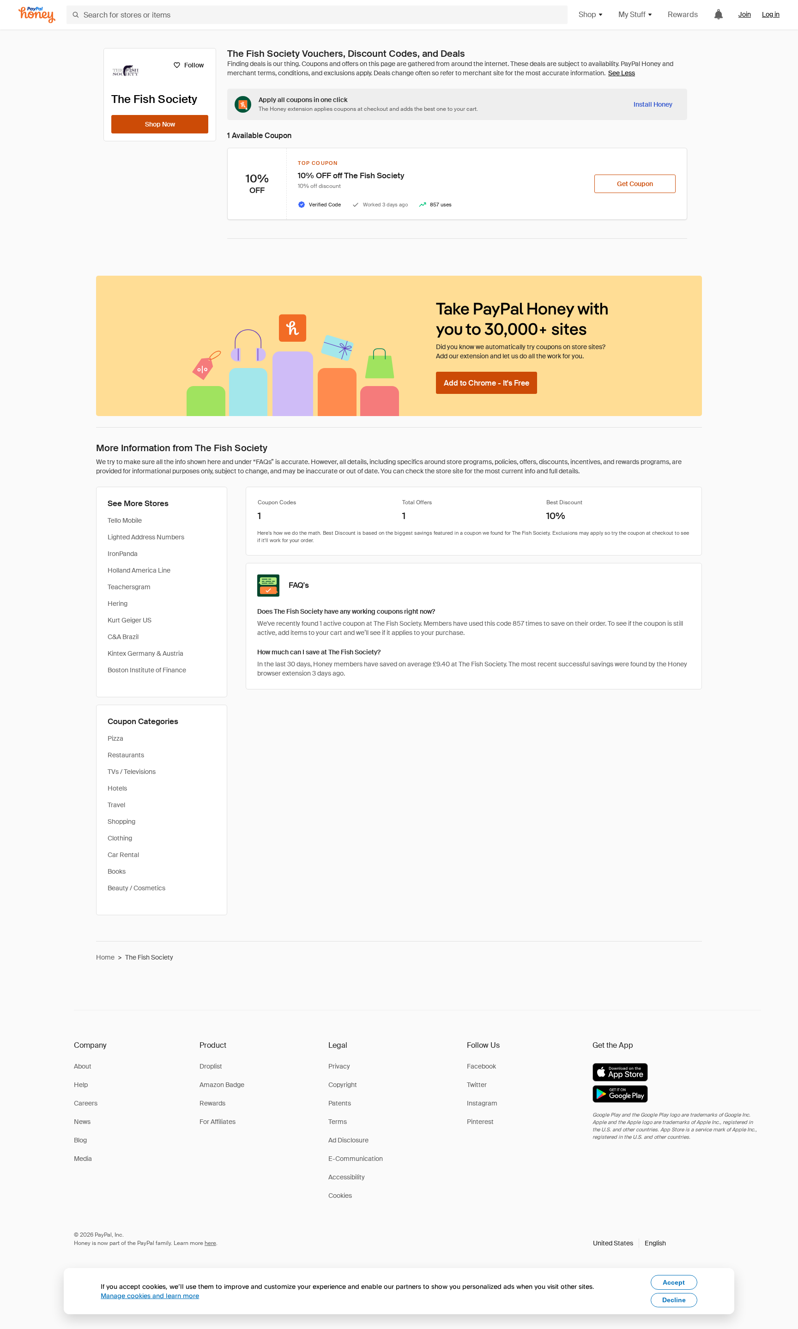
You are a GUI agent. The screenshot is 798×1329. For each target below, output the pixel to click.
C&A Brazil (123, 637)
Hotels (117, 788)
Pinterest (480, 1122)
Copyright (342, 1085)
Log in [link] (771, 14)
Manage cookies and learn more (150, 1295)
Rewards (683, 14)
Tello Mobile (125, 520)
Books (117, 871)
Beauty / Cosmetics (136, 888)
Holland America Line (139, 570)
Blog (80, 1140)
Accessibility (346, 1177)
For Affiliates (218, 1122)
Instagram (482, 1103)
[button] (629, 1243)
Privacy (339, 1066)
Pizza (115, 738)
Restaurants (126, 755)
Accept (674, 1282)
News (82, 1122)
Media (83, 1158)
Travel (116, 805)
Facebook (481, 1066)
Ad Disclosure (348, 1140)
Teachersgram (129, 587)
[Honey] (36, 15)
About (82, 1066)
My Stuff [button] (632, 14)
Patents (339, 1103)
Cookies (340, 1195)
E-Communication (355, 1158)
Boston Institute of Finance (147, 670)
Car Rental (123, 855)
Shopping (121, 821)
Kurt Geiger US (129, 620)
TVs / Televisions (132, 771)
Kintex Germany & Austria (145, 653)
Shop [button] (587, 14)
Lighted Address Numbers (146, 537)
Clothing (120, 838)
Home (105, 957)
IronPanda (123, 554)
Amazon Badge (222, 1085)
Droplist (211, 1066)
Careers (85, 1103)
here (210, 1243)
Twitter (477, 1085)
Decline (674, 1300)
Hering (117, 603)
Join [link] (744, 14)
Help (81, 1085)
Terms (337, 1122)
